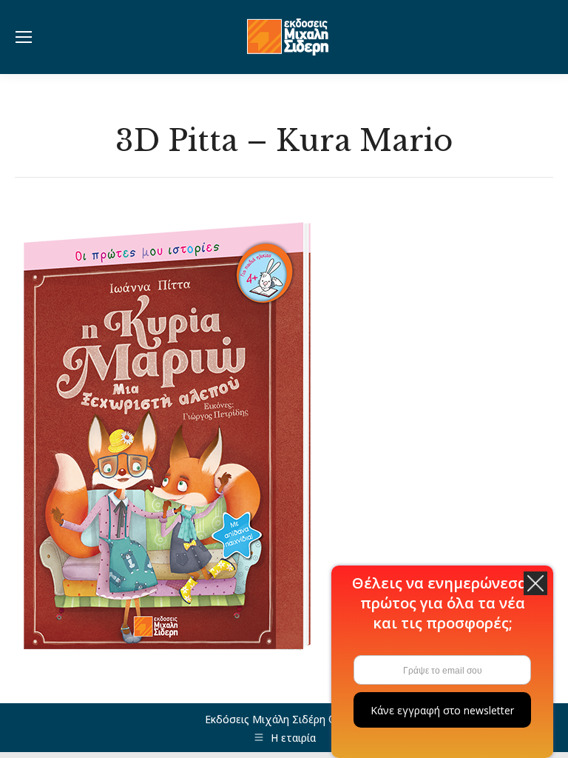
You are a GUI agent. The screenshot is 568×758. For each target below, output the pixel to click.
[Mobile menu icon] (24, 37)
